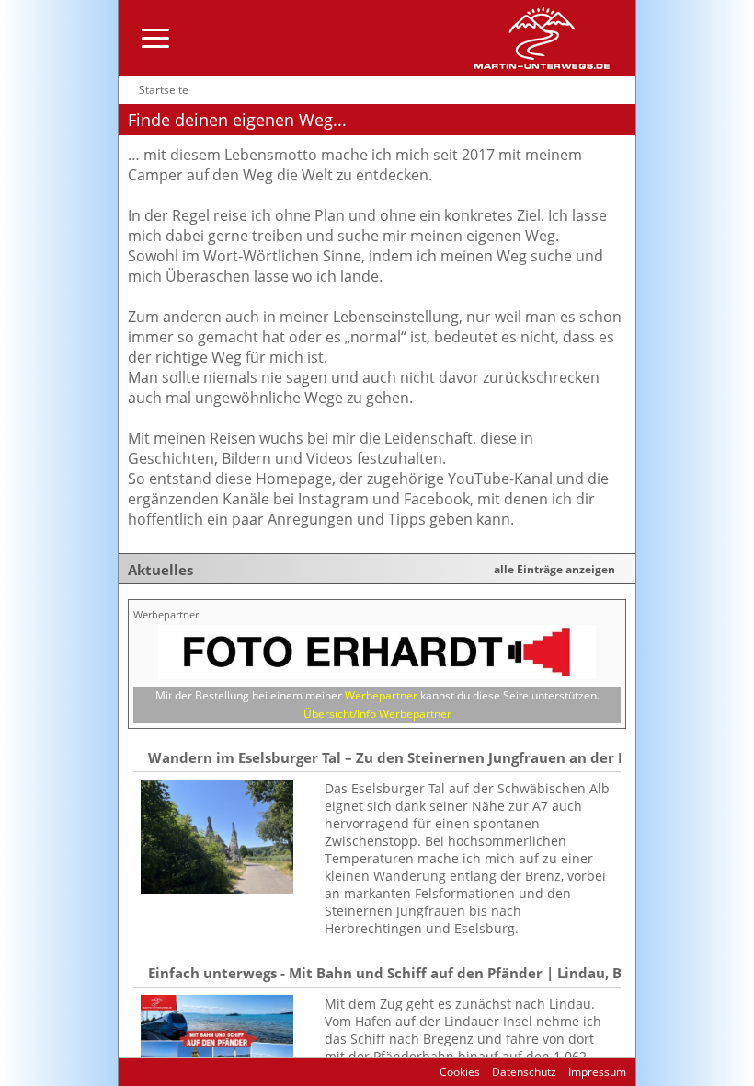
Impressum (596, 1072)
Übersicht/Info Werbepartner (377, 714)
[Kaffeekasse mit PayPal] (231, 1072)
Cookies (460, 1072)
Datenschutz (522, 1072)
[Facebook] (150, 1072)
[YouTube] (191, 1072)
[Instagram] (171, 1072)
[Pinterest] (211, 1072)
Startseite (163, 90)
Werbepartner (381, 695)
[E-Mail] (132, 1072)
